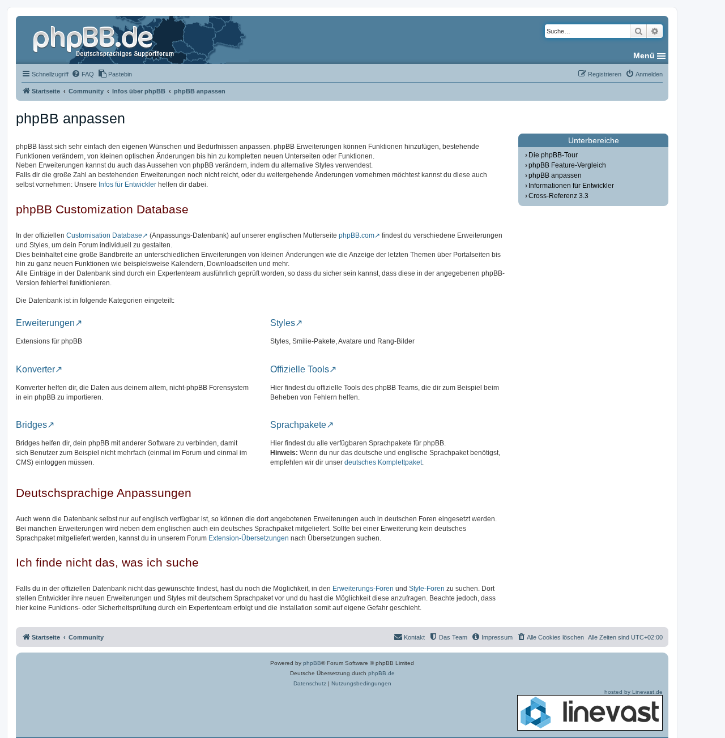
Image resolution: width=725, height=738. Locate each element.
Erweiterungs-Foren (363, 589)
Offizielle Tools (299, 370)
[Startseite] (104, 40)
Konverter (35, 370)
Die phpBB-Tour (553, 155)
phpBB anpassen (555, 175)
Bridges (31, 425)
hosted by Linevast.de (633, 692)
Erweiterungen (45, 323)
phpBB (312, 663)
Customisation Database (104, 235)
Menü (644, 55)
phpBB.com (356, 235)
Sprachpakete (298, 425)
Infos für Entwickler (127, 184)
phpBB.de (381, 673)
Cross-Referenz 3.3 (558, 196)
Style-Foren (427, 589)
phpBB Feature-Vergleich (567, 165)
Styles (282, 323)
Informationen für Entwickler (571, 186)
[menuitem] (82, 74)
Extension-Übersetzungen (248, 538)
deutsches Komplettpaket (383, 462)
